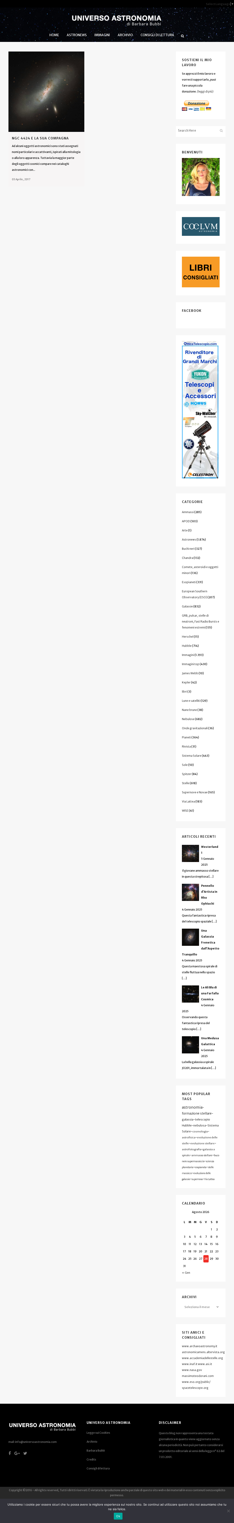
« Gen (186, 1272)
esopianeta (200, 1167)
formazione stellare (197, 1113)
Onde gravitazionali (195, 728)
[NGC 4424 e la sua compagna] (46, 92)
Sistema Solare (191, 755)
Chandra (187, 558)
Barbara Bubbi (96, 1450)
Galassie (187, 606)
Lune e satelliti (191, 700)
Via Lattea (188, 801)
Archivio (92, 1441)
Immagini (188, 655)
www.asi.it (205, 1364)
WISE (185, 810)
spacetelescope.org (195, 1388)
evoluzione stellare (202, 1143)
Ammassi (188, 512)
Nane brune (189, 710)
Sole (185, 765)
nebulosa (199, 1125)
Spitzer (186, 774)
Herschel (187, 636)
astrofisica (188, 1137)
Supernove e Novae (194, 792)
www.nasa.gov (192, 1370)
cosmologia (200, 1131)
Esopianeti (189, 582)
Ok (118, 1516)
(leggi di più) (205, 91)
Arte (185, 530)
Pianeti (186, 737)
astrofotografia (191, 1149)
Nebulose (188, 719)
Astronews (189, 539)
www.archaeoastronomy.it (199, 1346)
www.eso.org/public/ (196, 1382)
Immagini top (190, 664)
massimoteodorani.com (198, 1376)
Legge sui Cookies (98, 1432)
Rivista (186, 746)
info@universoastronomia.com (36, 1442)
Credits (91, 1459)
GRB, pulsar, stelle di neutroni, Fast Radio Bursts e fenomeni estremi (200, 621)
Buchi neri (188, 548)
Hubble (186, 645)
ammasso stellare (201, 1155)
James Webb (190, 673)
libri (184, 691)
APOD (186, 521)
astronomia (192, 1107)
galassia (187, 1119)
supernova (197, 1179)
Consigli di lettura (98, 1468)
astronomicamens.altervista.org (203, 1352)
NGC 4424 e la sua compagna (40, 138)
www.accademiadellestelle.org (202, 1358)
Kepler (186, 682)
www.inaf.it (189, 1364)
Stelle (185, 783)
